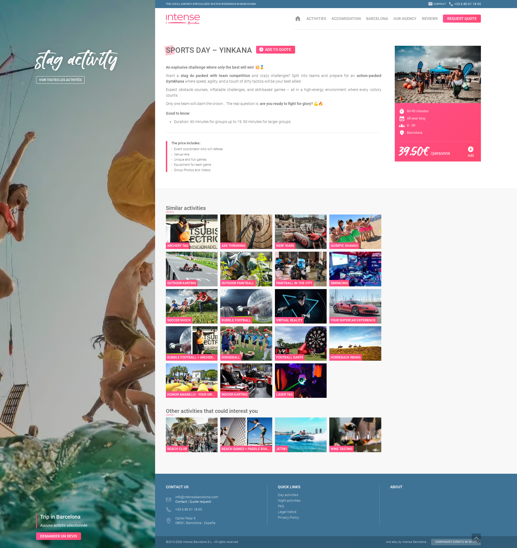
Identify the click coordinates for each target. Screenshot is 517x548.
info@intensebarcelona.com (196, 497)
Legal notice (287, 512)
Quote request (200, 502)
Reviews (430, 18)
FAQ (281, 506)
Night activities (289, 500)
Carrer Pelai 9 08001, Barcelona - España (195, 520)
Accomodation (346, 18)
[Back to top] (494, 538)
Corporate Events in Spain (456, 542)
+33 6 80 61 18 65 (465, 4)
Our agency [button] (405, 18)
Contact (437, 3)
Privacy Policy (288, 517)
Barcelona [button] (377, 18)
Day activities (288, 495)
